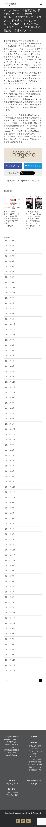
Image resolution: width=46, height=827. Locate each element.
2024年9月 (10, 267)
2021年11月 (10, 387)
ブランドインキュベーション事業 (35, 758)
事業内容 (34, 742)
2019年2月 (10, 539)
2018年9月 (10, 566)
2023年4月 (10, 309)
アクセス (34, 784)
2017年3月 (10, 655)
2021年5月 (10, 408)
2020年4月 (10, 471)
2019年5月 (10, 524)
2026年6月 (10, 240)
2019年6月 (10, 518)
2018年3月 (10, 597)
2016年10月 (10, 671)
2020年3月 (10, 476)
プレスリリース (33, 181)
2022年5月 (10, 356)
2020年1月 (10, 482)
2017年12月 (10, 613)
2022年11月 (10, 329)
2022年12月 (10, 324)
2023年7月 (10, 303)
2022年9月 (10, 340)
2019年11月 (10, 492)
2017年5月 (10, 649)
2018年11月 (10, 555)
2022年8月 (10, 345)
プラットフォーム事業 (35, 752)
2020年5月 (10, 466)
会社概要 (34, 737)
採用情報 (11, 789)
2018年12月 (10, 550)
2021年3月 (10, 419)
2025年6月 (10, 261)
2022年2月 (10, 371)
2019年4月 (10, 529)
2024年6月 (10, 277)
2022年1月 (10, 377)
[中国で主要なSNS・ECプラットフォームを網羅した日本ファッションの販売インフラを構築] (12, 202)
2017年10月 (10, 623)
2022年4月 (10, 361)
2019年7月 (10, 513)
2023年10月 (10, 293)
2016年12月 (10, 660)
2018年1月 (10, 607)
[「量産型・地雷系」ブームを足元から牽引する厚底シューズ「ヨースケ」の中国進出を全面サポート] (34, 202)
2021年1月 (10, 424)
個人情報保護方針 (34, 780)
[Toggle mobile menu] (41, 3)
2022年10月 (10, 335)
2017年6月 (10, 644)
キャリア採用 (12, 792)
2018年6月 (10, 581)
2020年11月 (10, 434)
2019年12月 (10, 487)
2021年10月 (10, 392)
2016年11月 (10, 665)
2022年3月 (10, 366)
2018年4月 (10, 592)
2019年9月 (10, 503)
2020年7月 (10, 455)
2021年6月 (10, 403)
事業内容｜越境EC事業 (35, 747)
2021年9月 (10, 398)
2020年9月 (10, 445)
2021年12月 (10, 382)
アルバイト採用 (12, 795)
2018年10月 (10, 560)
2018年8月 (10, 571)
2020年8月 (10, 450)
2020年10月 (10, 440)
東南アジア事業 (35, 762)
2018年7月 (10, 576)
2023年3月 (10, 314)
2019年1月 (10, 545)
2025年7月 (10, 256)
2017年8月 (10, 634)
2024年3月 (10, 282)
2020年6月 (10, 461)
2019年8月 (10, 508)
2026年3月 (10, 246)
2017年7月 (10, 639)
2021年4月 (10, 413)
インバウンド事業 (35, 765)
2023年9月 (10, 298)
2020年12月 (10, 429)
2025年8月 (10, 251)
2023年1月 (10, 319)
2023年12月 (10, 287)
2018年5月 (10, 587)
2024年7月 (10, 272)
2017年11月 (10, 618)
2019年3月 (10, 534)
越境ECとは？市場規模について (34, 768)
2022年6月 (10, 350)
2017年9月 (10, 629)
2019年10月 (10, 497)
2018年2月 (10, 602)
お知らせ (11, 780)
